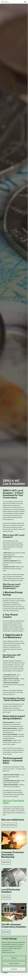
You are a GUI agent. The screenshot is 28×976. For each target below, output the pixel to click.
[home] (5, 2)
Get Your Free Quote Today (13, 801)
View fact (6, 862)
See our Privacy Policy (8, 952)
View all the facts (9, 825)
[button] (25, 1)
